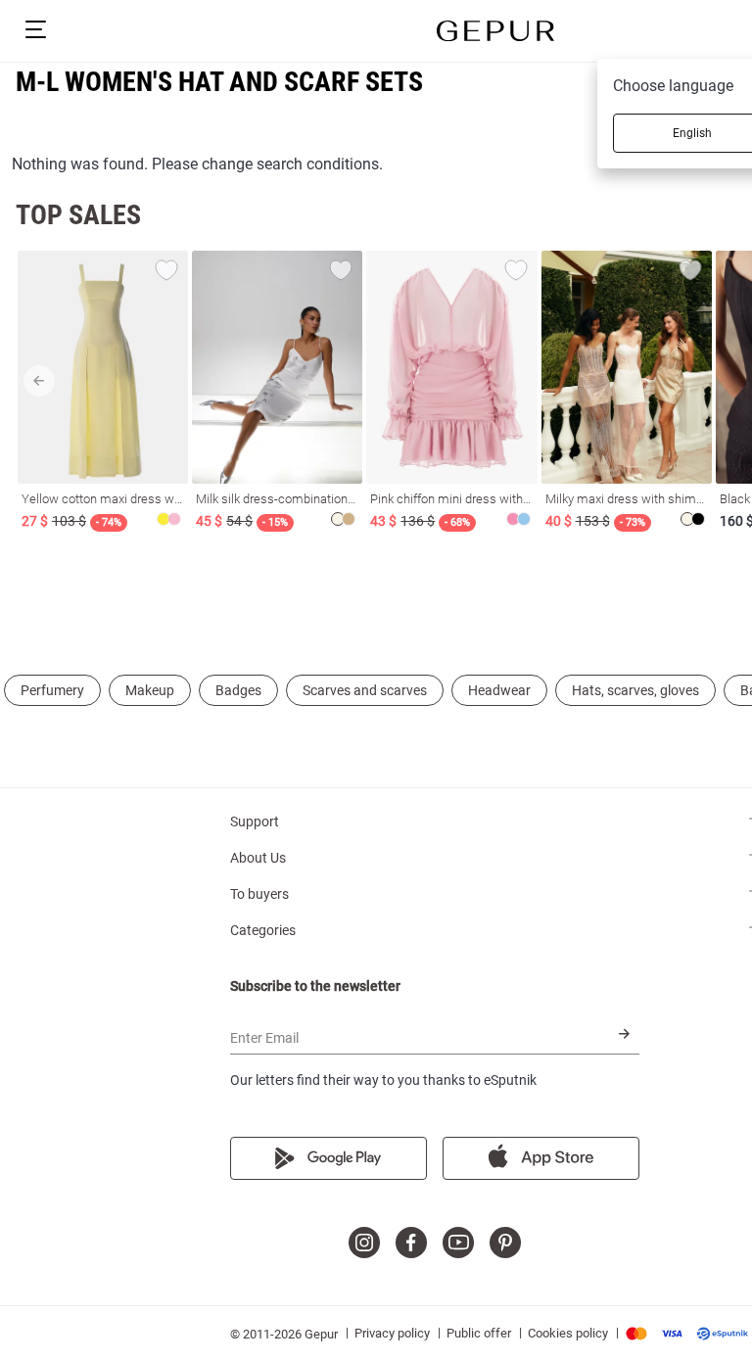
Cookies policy (568, 1333)
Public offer (478, 1333)
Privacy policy (392, 1333)
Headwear (499, 690)
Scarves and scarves (365, 690)
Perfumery (52, 690)
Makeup (149, 690)
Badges (238, 690)
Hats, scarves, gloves (635, 690)
